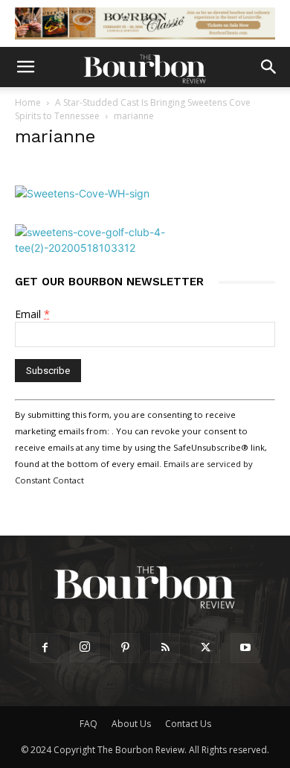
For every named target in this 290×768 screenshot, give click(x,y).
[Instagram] (85, 647)
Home (28, 102)
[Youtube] (245, 648)
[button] (25, 67)
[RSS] (165, 648)
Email (32, 314)
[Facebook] (44, 648)
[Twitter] (205, 648)
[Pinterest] (125, 648)
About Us (131, 723)
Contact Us (188, 723)
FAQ (88, 723)
